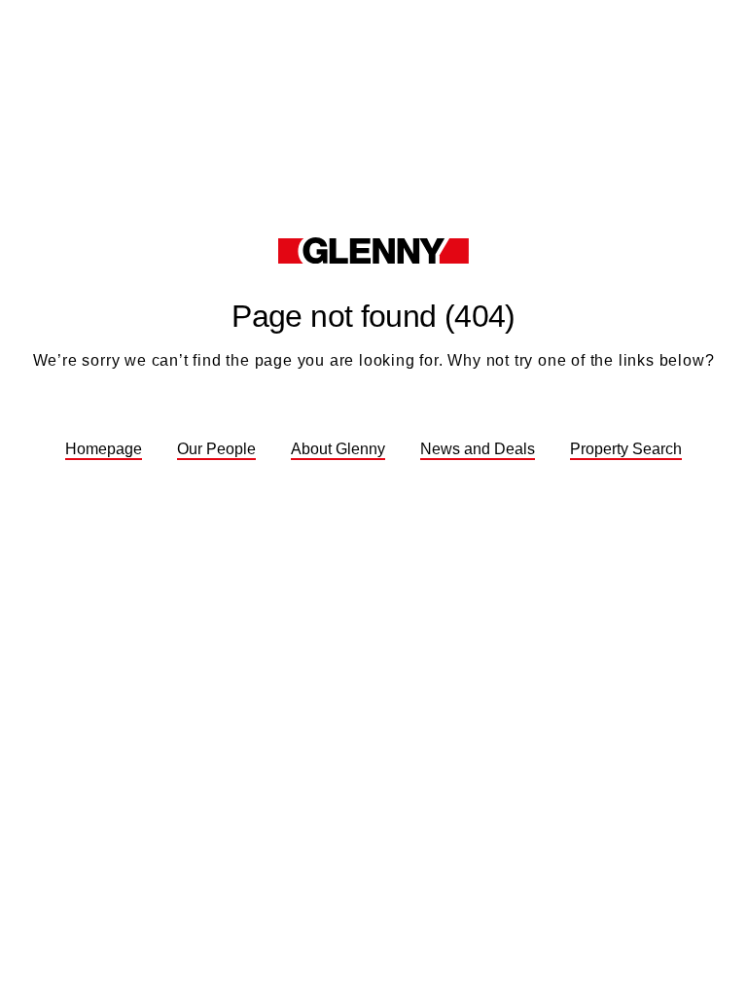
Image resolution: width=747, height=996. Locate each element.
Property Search (626, 449)
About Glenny (338, 449)
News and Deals (477, 449)
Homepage (103, 449)
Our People (216, 449)
